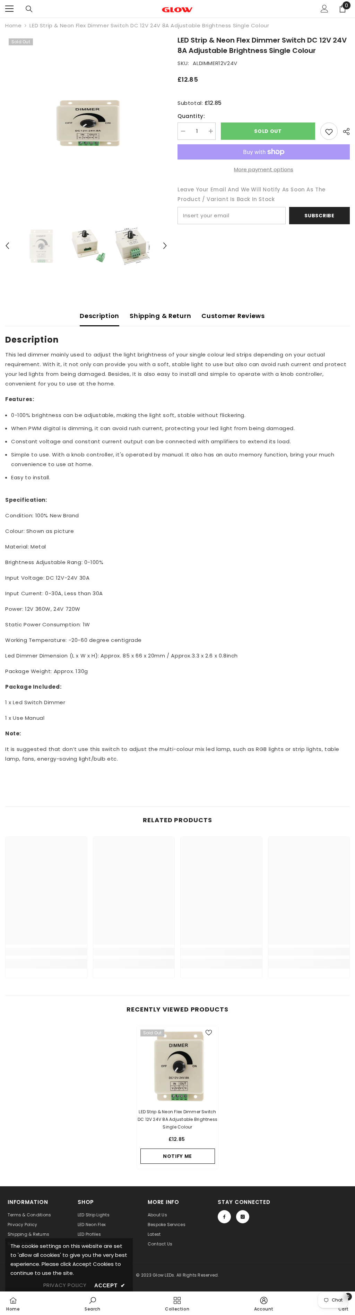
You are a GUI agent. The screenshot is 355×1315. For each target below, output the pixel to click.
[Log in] (324, 8)
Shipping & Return (160, 315)
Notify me (177, 1156)
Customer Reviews (233, 315)
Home (13, 25)
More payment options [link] (263, 169)
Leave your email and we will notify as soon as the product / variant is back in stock (252, 194)
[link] (46, 951)
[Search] (29, 9)
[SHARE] (344, 131)
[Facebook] (224, 1216)
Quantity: (191, 116)
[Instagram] (242, 1216)
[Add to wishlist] (329, 131)
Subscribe (319, 215)
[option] (86, 122)
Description (99, 315)
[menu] (9, 8)
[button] (7, 246)
